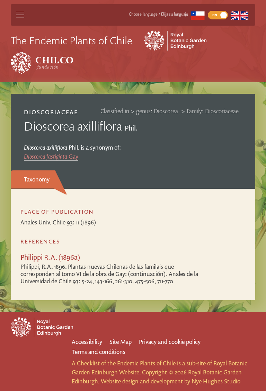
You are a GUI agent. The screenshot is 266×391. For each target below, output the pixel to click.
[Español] (198, 15)
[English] (239, 15)
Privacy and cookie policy (170, 342)
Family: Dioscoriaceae (213, 111)
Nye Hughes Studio (216, 381)
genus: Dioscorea (157, 111)
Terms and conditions (98, 352)
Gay (51, 156)
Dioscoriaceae (51, 112)
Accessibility (87, 342)
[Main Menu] (20, 15)
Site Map (120, 342)
